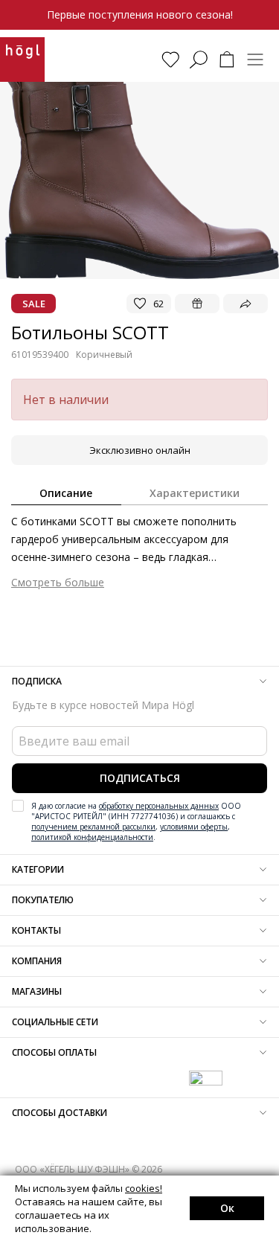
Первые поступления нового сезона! (140, 14)
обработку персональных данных (159, 806)
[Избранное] (170, 59)
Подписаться (140, 778)
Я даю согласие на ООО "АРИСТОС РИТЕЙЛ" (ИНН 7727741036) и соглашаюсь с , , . (136, 821)
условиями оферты (194, 826)
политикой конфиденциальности (92, 837)
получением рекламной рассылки (93, 826)
